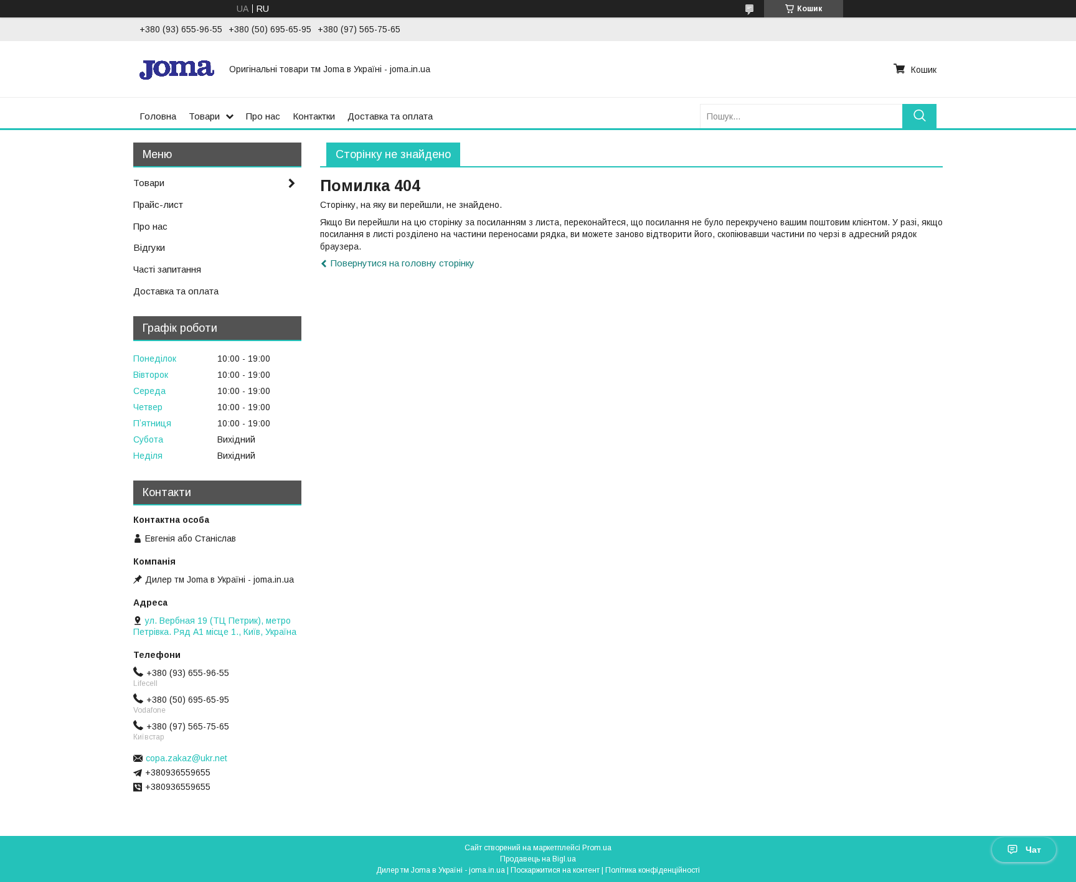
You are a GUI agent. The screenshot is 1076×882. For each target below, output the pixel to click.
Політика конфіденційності (652, 870)
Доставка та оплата (390, 116)
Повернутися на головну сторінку (402, 263)
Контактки (314, 116)
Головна (157, 116)
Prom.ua (596, 847)
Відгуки (149, 247)
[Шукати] (919, 116)
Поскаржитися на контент (555, 870)
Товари (204, 116)
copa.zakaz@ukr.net (186, 758)
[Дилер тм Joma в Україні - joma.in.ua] (176, 69)
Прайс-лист (158, 204)
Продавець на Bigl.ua (538, 859)
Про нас (263, 116)
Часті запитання (167, 269)
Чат (1033, 850)
